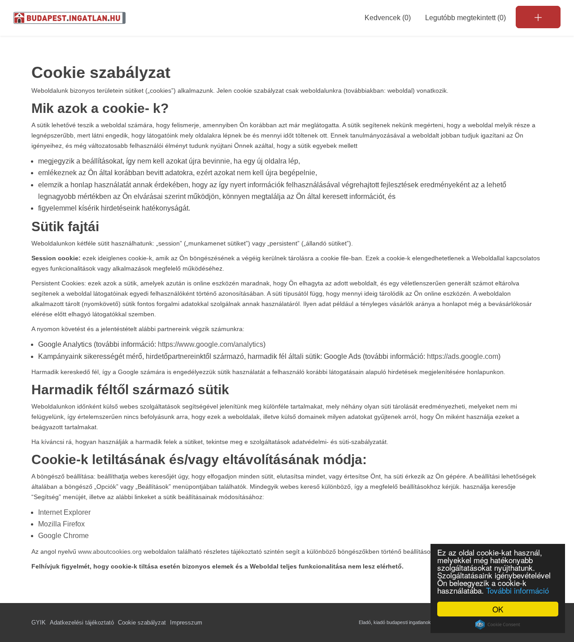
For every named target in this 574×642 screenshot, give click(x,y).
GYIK (38, 622)
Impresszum (186, 622)
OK (497, 609)
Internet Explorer (64, 512)
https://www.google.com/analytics (210, 344)
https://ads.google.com (462, 356)
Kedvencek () (388, 18)
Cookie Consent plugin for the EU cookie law (497, 624)
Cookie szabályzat (142, 622)
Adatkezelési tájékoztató (82, 622)
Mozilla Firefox (61, 524)
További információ (517, 590)
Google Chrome (63, 535)
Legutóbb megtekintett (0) (465, 18)
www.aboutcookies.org (110, 551)
